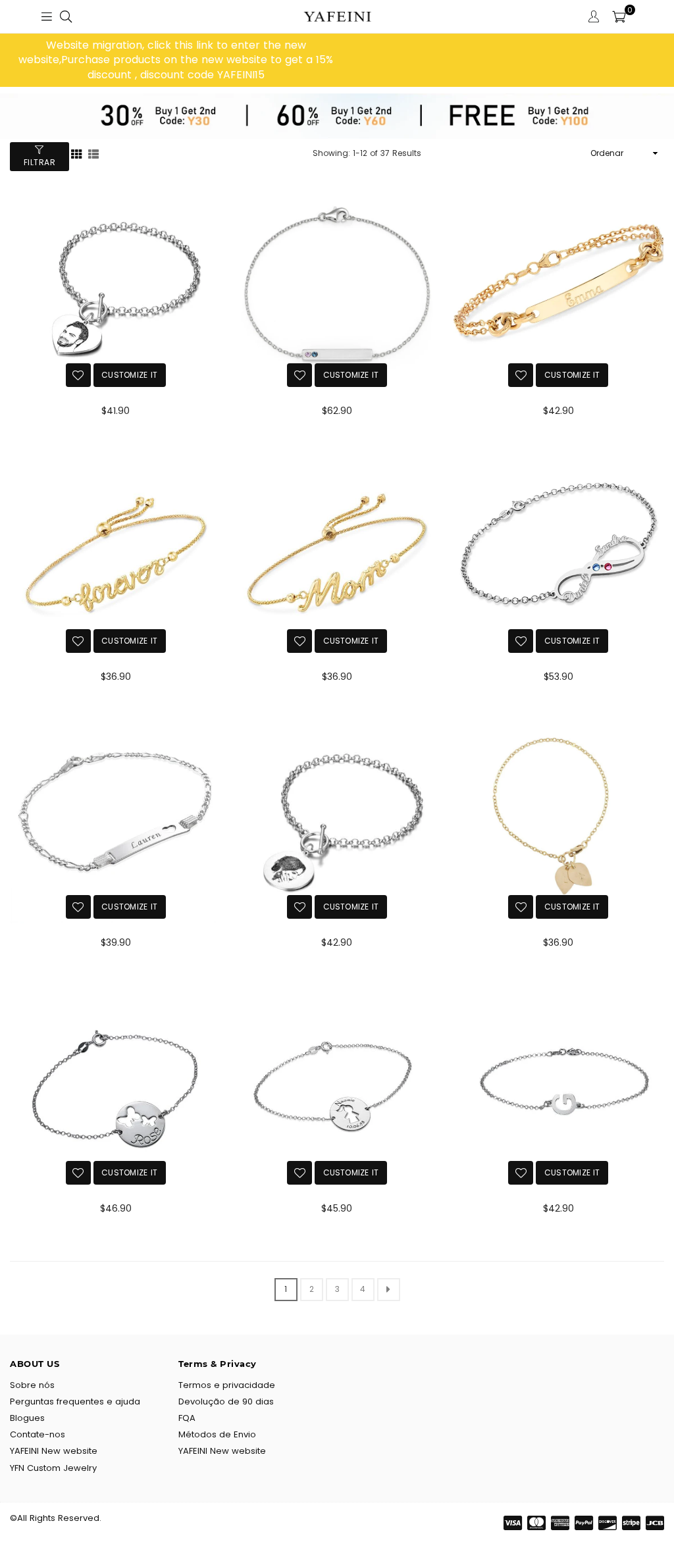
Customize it (129, 374)
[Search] (66, 16)
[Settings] (594, 16)
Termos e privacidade (226, 1385)
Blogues (27, 1418)
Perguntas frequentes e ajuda (75, 1401)
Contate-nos (37, 1434)
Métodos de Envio (217, 1434)
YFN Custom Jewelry (53, 1468)
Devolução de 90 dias (226, 1401)
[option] (175, 60)
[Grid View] (76, 153)
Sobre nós (32, 1385)
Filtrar (40, 162)
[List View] (93, 153)
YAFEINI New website (53, 1451)
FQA (186, 1418)
